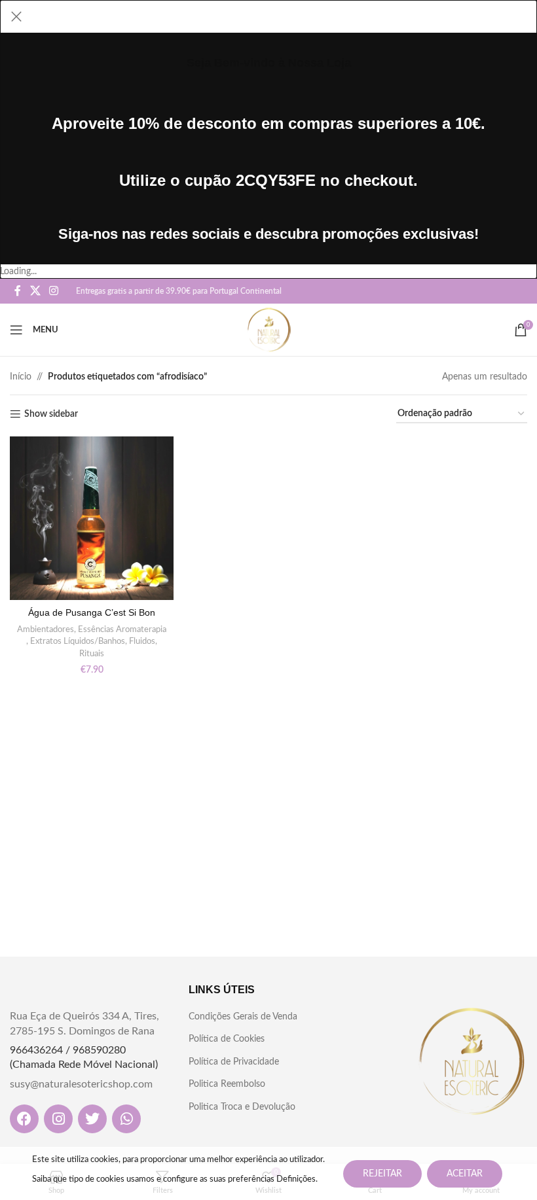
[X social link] (35, 291)
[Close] (16, 16)
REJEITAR (382, 1173)
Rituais (91, 653)
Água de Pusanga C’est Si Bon (91, 612)
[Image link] (471, 1061)
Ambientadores (45, 629)
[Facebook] (24, 1118)
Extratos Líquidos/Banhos (77, 641)
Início (20, 376)
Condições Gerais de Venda (243, 1016)
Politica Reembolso (227, 1084)
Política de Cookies (227, 1039)
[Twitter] (92, 1118)
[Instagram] (58, 1118)
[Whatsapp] (126, 1118)
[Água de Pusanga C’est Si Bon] (92, 518)
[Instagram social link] (53, 291)
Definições (296, 1179)
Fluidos (142, 641)
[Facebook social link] (18, 291)
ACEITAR (465, 1173)
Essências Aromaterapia (122, 629)
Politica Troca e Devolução (242, 1107)
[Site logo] (268, 329)
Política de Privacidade (234, 1062)
